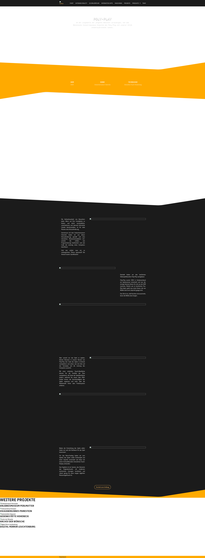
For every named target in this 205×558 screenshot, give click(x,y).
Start (71, 3)
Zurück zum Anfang (102, 487)
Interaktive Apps (107, 3)
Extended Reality (81, 3)
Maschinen (118, 3)
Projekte (127, 3)
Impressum (62, 557)
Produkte (135, 3)
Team (144, 3)
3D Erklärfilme (94, 3)
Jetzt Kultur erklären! (102, 547)
